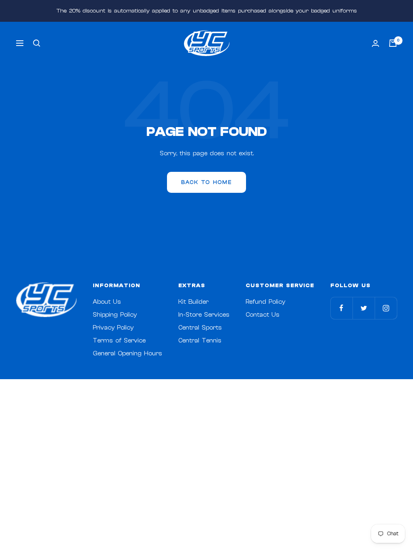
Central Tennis (199, 340)
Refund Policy (265, 301)
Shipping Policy (115, 314)
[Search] (36, 43)
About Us (107, 301)
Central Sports (200, 327)
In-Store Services (203, 314)
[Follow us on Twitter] (364, 308)
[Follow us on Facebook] (341, 308)
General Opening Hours (127, 353)
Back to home (206, 182)
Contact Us (263, 314)
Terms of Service (119, 340)
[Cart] (393, 43)
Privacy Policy (113, 327)
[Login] (375, 43)
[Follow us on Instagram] (386, 308)
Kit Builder (193, 301)
